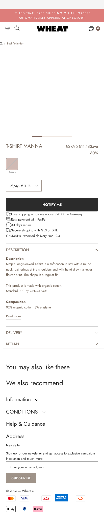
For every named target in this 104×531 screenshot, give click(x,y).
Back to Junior (15, 43)
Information (19, 399)
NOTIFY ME (52, 204)
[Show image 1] (37, 136)
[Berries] (12, 164)
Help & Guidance (26, 424)
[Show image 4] (67, 136)
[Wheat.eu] (52, 29)
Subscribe (21, 477)
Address (16, 436)
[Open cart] (91, 29)
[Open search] (17, 29)
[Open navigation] (8, 29)
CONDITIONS (22, 412)
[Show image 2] (47, 136)
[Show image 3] (57, 136)
